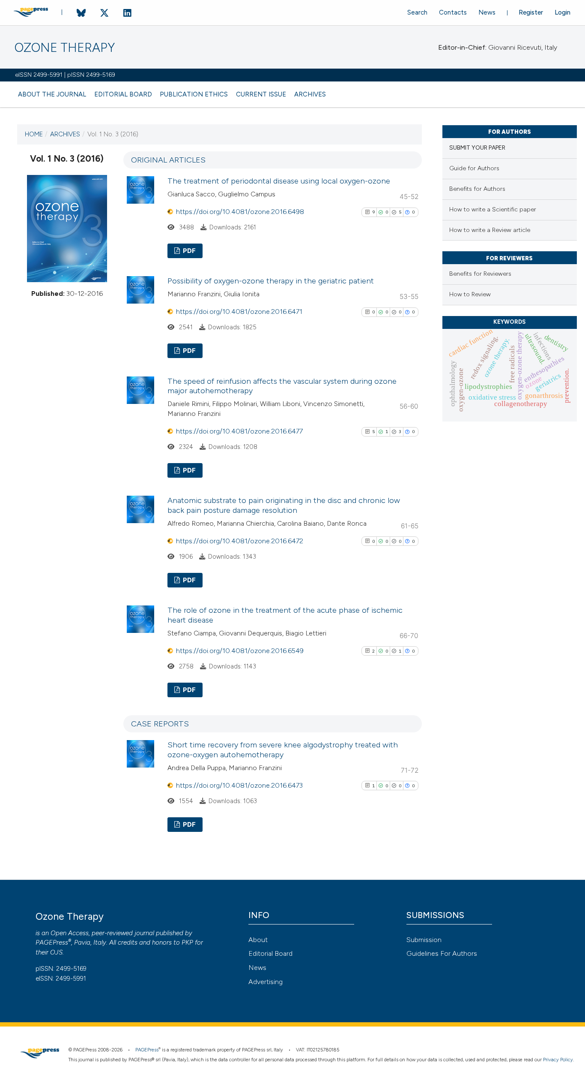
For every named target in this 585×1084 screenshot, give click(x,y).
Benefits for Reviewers (480, 273)
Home (34, 134)
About (258, 940)
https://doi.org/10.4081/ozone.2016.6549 (240, 651)
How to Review (470, 294)
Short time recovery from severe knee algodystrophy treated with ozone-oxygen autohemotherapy (282, 749)
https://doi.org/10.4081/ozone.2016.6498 (240, 212)
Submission (424, 940)
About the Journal (52, 94)
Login (562, 12)
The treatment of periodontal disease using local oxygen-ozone (278, 181)
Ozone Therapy (65, 48)
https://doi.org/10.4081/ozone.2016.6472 (239, 541)
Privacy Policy (558, 1060)
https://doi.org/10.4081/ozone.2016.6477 (239, 431)
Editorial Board (123, 94)
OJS (56, 952)
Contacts (453, 12)
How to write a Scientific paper (492, 209)
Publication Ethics (194, 94)
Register (531, 12)
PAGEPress (52, 942)
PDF (189, 251)
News (486, 12)
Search (417, 12)
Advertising (265, 982)
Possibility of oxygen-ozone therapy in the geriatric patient (270, 281)
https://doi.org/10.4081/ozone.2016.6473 (239, 785)
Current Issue (261, 94)
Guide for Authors (474, 168)
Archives (310, 94)
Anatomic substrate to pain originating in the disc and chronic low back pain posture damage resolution (283, 505)
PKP (187, 942)
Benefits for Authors (477, 189)
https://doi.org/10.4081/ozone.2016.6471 (239, 311)
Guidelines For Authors (441, 953)
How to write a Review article (489, 230)
